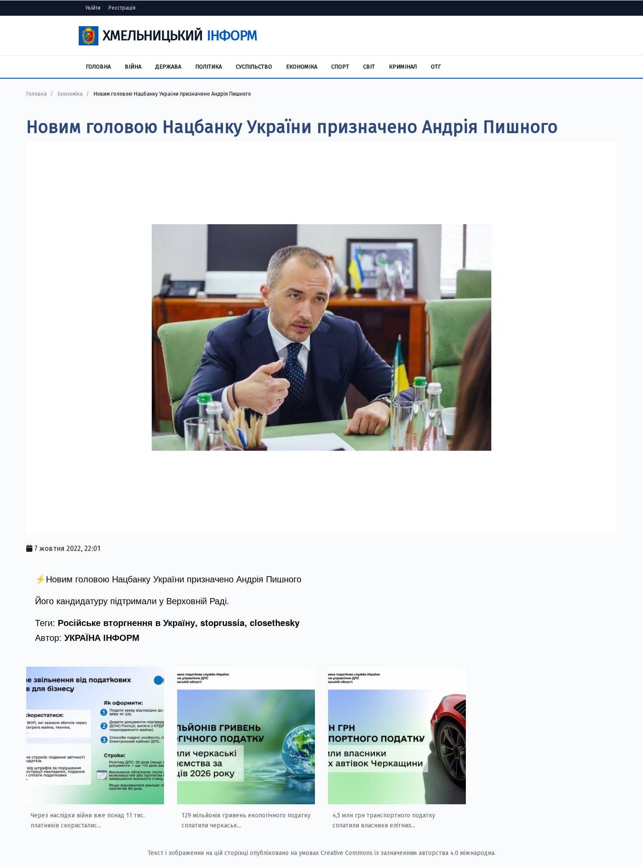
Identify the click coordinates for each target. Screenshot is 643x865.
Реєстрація (122, 8)
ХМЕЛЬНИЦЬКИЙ (180, 35)
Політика (208, 66)
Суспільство (254, 66)
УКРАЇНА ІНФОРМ (102, 637)
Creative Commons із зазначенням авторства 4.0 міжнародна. (408, 853)
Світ (369, 66)
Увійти (93, 8)
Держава (168, 66)
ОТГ (436, 66)
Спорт (340, 66)
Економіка (301, 66)
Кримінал (403, 66)
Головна (98, 66)
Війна (133, 66)
